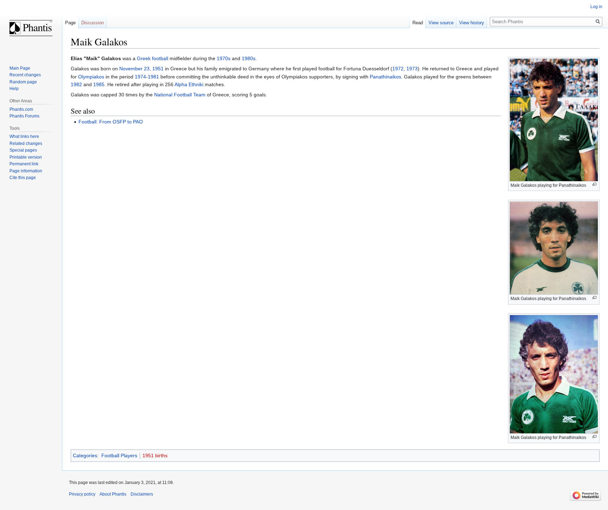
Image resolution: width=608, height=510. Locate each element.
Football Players (119, 455)
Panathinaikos (385, 76)
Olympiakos (91, 76)
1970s (223, 58)
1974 (140, 76)
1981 (153, 76)
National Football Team (179, 94)
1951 (158, 68)
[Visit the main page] (31, 28)
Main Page (20, 68)
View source (441, 22)
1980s (248, 58)
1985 (98, 84)
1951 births (154, 455)
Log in (596, 6)
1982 (76, 84)
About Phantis (113, 494)
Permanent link (24, 163)
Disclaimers (142, 494)
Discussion (92, 22)
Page (70, 22)
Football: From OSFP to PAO (110, 122)
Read (417, 22)
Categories (85, 455)
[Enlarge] (594, 184)
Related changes (26, 143)
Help (14, 88)
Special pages (23, 150)
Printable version (26, 157)
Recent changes (25, 74)
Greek (144, 58)
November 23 (134, 68)
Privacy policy (82, 494)
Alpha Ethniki (189, 84)
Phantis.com (21, 109)
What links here (24, 136)
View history (471, 22)
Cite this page (23, 177)
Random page (23, 81)
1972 (398, 68)
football (160, 58)
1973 (412, 68)
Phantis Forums (24, 116)
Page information (26, 170)
